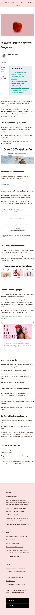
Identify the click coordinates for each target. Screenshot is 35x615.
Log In (11, 606)
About (22, 2)
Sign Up (11, 600)
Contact (18, 5)
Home (30, 2)
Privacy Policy (25, 524)
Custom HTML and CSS (17, 92)
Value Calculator (10, 581)
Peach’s (16, 515)
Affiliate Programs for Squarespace (15, 568)
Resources (14, 2)
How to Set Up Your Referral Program (16, 540)
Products (6, 2)
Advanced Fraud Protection (18, 74)
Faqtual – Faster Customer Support (15, 584)
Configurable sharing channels (19, 90)
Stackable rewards (16, 86)
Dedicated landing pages (17, 83)
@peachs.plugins (19, 512)
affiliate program (16, 590)
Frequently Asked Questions (13, 543)
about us (14, 497)
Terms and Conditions (12, 524)
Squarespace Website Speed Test (15, 577)
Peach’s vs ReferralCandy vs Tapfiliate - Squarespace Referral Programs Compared (17, 551)
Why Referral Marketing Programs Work (16, 536)
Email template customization (19, 81)
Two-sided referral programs (18, 72)
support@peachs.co (20, 509)
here (8, 184)
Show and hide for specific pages (20, 88)
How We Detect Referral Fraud (14, 547)
